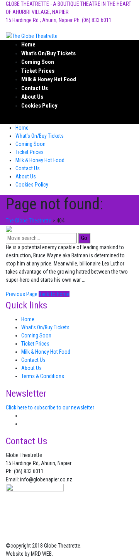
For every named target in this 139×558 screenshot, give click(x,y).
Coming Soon (37, 61)
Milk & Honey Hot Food (48, 79)
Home (28, 44)
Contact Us (34, 88)
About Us (32, 96)
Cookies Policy (39, 105)
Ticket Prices (37, 70)
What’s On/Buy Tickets (48, 53)
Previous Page (21, 294)
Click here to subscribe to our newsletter (50, 407)
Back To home (54, 294)
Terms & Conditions (42, 376)
